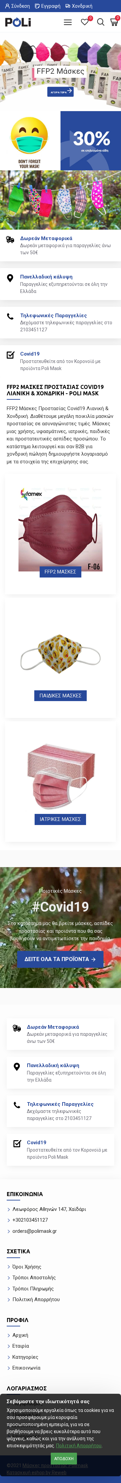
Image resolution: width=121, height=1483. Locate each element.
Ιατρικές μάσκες (60, 819)
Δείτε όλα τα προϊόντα (57, 959)
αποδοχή (64, 1458)
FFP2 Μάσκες (60, 572)
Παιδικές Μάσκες (60, 696)
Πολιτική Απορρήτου (79, 1445)
